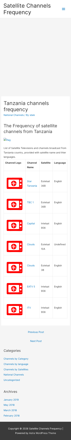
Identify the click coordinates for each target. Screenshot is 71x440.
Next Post (36, 341)
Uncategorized (12, 380)
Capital (31, 223)
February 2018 (11, 415)
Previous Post (36, 332)
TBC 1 (30, 202)
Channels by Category (16, 358)
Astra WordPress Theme (42, 433)
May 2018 (9, 405)
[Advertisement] (35, 55)
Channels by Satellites (16, 369)
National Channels (14, 115)
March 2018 (10, 410)
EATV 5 (31, 286)
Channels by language (16, 364)
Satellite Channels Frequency (27, 9)
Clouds (31, 244)
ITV (29, 307)
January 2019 (11, 399)
